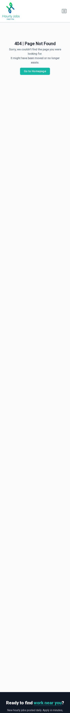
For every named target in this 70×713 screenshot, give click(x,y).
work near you (48, 702)
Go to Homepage (35, 71)
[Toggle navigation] (64, 11)
